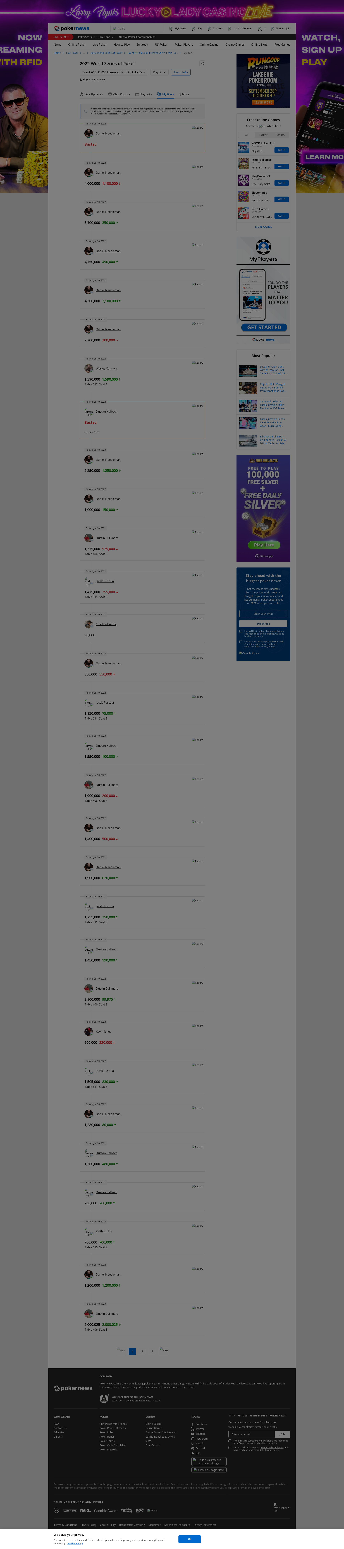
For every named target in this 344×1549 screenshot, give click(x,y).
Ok (189, 1539)
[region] (172, 1539)
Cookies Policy (75, 1543)
